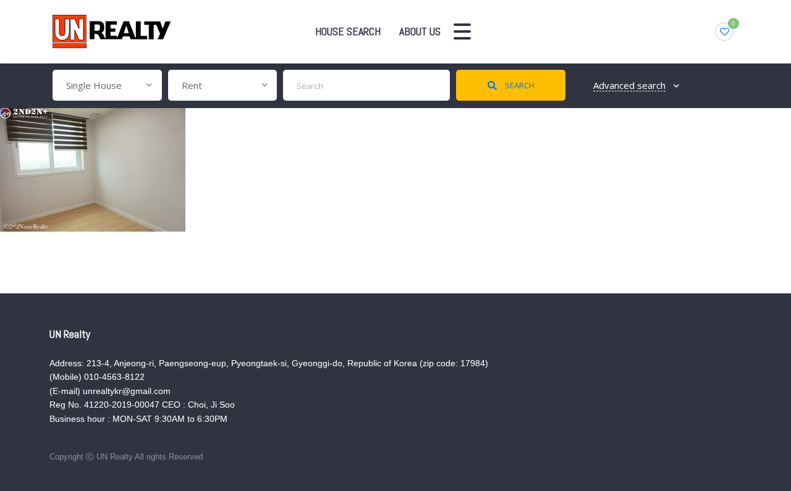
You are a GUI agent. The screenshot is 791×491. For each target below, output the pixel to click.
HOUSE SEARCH (348, 31)
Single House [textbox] (94, 85)
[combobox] (107, 85)
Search (519, 85)
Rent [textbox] (192, 85)
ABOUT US (420, 31)
